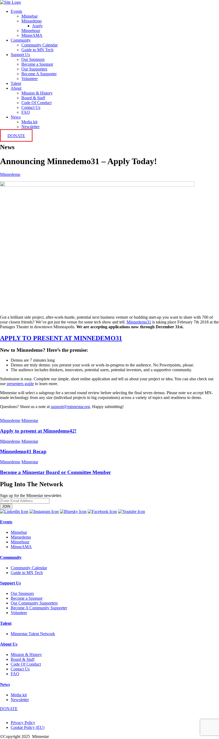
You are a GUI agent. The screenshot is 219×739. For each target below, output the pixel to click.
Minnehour (30, 30)
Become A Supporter (39, 74)
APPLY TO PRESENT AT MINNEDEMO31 (61, 338)
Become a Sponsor (37, 64)
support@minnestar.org (70, 406)
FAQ (25, 112)
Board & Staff (33, 98)
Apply (37, 25)
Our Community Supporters (34, 603)
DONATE (16, 135)
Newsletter (30, 126)
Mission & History (37, 93)
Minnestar (29, 420)
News (16, 117)
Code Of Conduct (36, 102)
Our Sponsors (33, 59)
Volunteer (29, 78)
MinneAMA (31, 35)
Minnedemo (31, 21)
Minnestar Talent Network (33, 633)
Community (21, 40)
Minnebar (29, 16)
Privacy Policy (23, 722)
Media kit (29, 122)
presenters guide (20, 383)
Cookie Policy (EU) (27, 727)
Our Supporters (34, 69)
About (16, 88)
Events (16, 11)
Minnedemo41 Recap (23, 451)
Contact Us (30, 107)
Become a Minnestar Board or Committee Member (55, 472)
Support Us (20, 54)
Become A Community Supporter (39, 608)
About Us (8, 644)
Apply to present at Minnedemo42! (38, 431)
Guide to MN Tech (37, 50)
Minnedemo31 (139, 322)
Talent (16, 83)
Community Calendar (39, 45)
